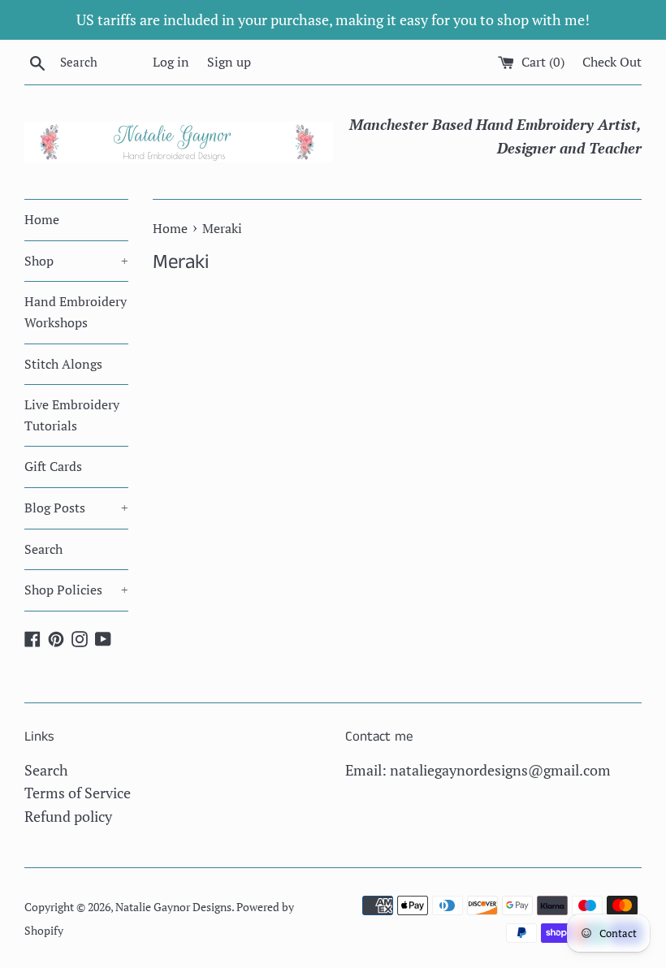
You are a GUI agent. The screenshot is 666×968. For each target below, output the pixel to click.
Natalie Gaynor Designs (173, 906)
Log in (171, 62)
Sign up (229, 62)
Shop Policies (76, 590)
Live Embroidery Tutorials (71, 414)
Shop (76, 261)
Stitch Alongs (63, 364)
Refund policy (68, 816)
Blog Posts (76, 507)
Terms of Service (77, 792)
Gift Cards (53, 466)
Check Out (612, 62)
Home (41, 219)
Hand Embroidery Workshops (75, 311)
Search (43, 549)
